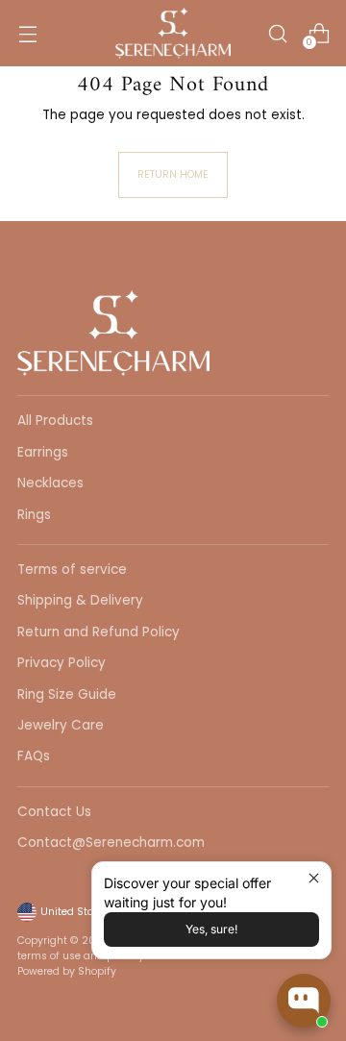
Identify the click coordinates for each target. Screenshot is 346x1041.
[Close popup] (314, 879)
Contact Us (54, 812)
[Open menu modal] (27, 33)
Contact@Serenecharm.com (111, 842)
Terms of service (72, 569)
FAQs (33, 756)
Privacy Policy (61, 663)
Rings (34, 515)
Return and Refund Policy (98, 632)
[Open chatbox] (304, 1001)
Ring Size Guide (66, 694)
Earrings (42, 452)
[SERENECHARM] (173, 33)
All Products (55, 420)
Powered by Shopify (66, 971)
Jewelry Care (60, 725)
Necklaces (50, 483)
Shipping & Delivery (80, 600)
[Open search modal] (277, 33)
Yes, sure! (211, 929)
